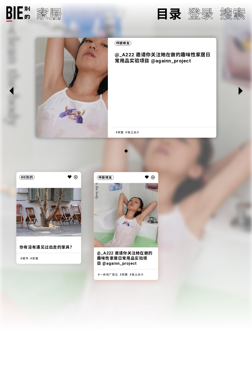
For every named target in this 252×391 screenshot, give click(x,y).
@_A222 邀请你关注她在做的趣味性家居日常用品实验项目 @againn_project (124, 258)
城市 (25, 258)
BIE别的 (27, 177)
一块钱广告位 (109, 274)
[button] (241, 91)
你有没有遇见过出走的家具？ (46, 247)
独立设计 (134, 132)
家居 (121, 132)
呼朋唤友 (123, 43)
